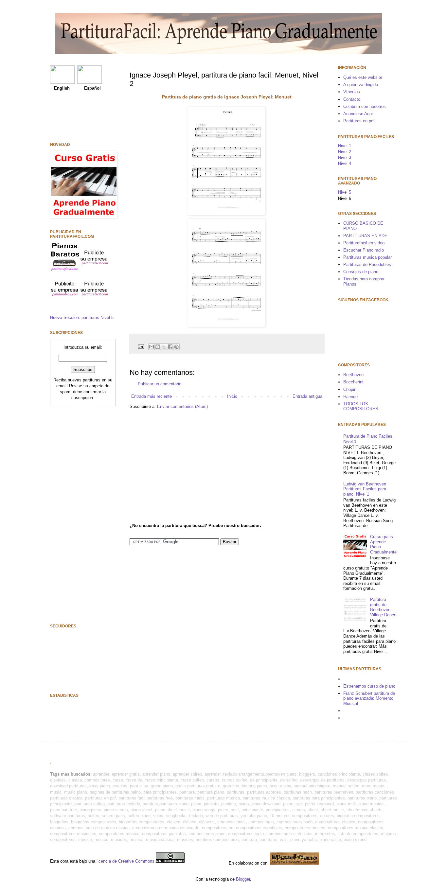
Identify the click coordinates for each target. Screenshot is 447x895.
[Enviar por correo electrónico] (151, 346)
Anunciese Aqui (358, 113)
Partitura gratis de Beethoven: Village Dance (383, 607)
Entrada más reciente (151, 396)
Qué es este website (362, 77)
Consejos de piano (360, 271)
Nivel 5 (344, 192)
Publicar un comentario (159, 383)
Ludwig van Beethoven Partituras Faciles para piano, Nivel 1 (364, 489)
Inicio (232, 396)
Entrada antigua (307, 396)
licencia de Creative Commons (125, 861)
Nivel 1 (344, 145)
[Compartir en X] (164, 346)
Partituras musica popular (367, 257)
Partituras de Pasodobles (367, 264)
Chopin (349, 389)
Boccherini (353, 381)
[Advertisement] (185, 465)
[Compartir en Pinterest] (176, 346)
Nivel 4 (344, 163)
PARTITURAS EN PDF (365, 235)
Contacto (351, 99)
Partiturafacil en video (363, 242)
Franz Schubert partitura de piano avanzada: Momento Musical (369, 698)
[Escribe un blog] (157, 346)
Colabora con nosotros (364, 106)
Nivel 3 (344, 157)
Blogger (243, 879)
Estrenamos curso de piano (369, 686)
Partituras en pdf (359, 120)
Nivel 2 (344, 151)
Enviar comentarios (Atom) (182, 406)
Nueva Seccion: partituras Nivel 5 (82, 317)
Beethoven (353, 374)
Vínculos (351, 91)
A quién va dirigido (360, 84)
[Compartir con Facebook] (170, 346)
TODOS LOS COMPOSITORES (360, 406)
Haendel (351, 396)
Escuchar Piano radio (363, 250)
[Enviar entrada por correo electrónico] (140, 346)
